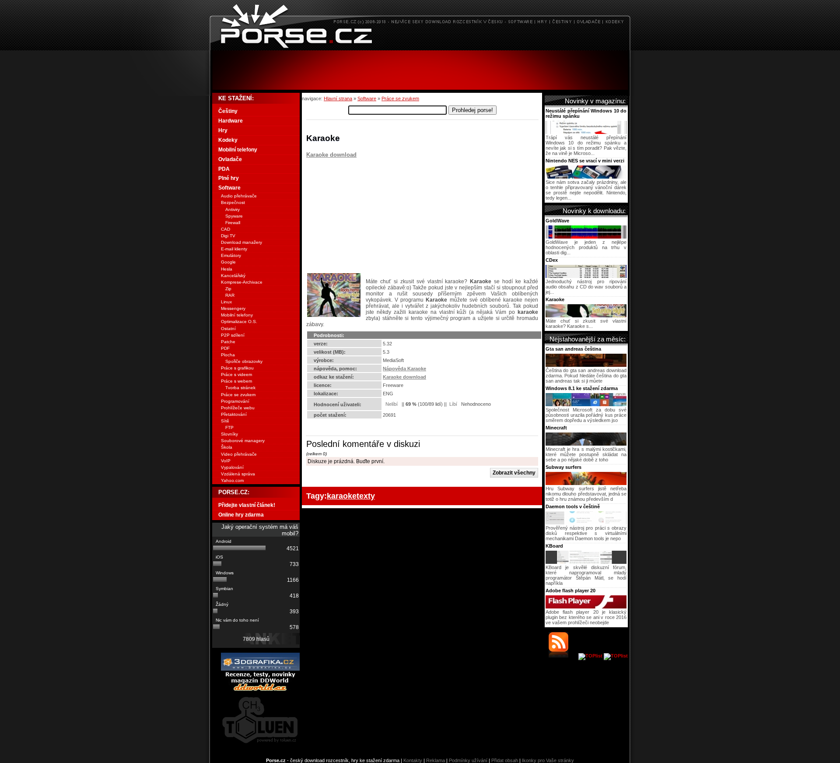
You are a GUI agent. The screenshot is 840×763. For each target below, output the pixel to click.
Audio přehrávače (239, 195)
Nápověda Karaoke (404, 368)
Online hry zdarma (241, 515)
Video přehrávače (239, 454)
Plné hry (228, 178)
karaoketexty (351, 495)
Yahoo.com (232, 480)
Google (228, 262)
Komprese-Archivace (241, 282)
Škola (226, 447)
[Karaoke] (586, 315)
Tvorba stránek (240, 387)
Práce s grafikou (237, 368)
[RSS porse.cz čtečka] (563, 655)
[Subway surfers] (586, 483)
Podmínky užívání (468, 760)
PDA (224, 169)
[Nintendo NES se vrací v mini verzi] (586, 176)
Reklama (435, 760)
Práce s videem (236, 374)
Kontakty (412, 760)
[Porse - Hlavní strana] (420, 48)
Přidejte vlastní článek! (246, 505)
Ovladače (230, 159)
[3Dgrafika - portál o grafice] (260, 669)
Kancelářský (233, 275)
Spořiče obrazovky (243, 361)
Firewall (232, 222)
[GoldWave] (586, 236)
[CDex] (586, 276)
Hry (223, 130)
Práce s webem (236, 381)
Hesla (226, 269)
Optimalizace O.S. (239, 321)
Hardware (230, 121)
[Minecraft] (586, 444)
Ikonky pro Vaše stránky (548, 760)
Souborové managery (243, 440)
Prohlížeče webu (238, 407)
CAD (225, 229)
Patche (228, 341)
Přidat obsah (504, 760)
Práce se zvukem (400, 98)
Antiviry (232, 209)
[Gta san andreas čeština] (586, 365)
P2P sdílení (233, 335)
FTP (229, 427)
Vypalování (232, 467)
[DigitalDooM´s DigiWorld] (260, 689)
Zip (228, 288)
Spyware (234, 216)
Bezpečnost (233, 202)
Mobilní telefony (237, 150)
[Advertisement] (420, 70)
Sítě (225, 420)
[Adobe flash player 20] (586, 606)
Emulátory (231, 255)
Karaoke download (331, 154)
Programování (235, 401)
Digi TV (228, 235)
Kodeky (228, 140)
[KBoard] (586, 562)
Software (366, 98)
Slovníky (229, 434)
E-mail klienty (234, 248)
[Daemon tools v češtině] (586, 522)
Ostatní (228, 328)
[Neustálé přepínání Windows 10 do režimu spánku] (586, 132)
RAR (229, 295)
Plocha (228, 354)
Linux (226, 301)
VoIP (226, 460)
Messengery (233, 308)
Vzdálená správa (238, 473)
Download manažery (241, 242)
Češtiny (228, 111)
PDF (225, 348)
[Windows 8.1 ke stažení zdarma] (586, 404)
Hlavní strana (338, 98)
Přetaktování (234, 414)
